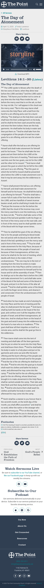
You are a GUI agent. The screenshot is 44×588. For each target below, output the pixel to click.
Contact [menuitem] (22, 544)
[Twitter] (20, 576)
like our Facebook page (13, 475)
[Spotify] (22, 510)
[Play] (4, 69)
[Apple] (15, 510)
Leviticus (25, 29)
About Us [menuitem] (22, 526)
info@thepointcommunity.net (22, 564)
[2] (1, 429)
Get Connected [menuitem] (22, 532)
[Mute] (34, 69)
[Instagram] (24, 576)
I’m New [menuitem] (22, 519)
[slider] (39, 69)
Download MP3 (23, 74)
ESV (3, 432)
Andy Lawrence (23, 27)
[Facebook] (18, 484)
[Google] (28, 510)
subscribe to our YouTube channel (25, 473)
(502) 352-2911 (22, 561)
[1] (1, 425)
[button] (37, 4)
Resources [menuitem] (22, 538)
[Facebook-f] (15, 576)
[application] (22, 69)
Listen (37, 79)
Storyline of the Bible (11, 29)
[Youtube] (25, 484)
